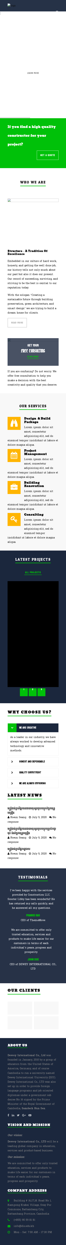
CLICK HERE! (33, 356)
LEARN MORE (33, 73)
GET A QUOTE (47, 155)
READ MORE (17, 323)
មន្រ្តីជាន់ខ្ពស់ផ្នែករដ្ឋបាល (19, 849)
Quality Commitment (30, 772)
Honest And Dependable (32, 761)
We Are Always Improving (32, 783)
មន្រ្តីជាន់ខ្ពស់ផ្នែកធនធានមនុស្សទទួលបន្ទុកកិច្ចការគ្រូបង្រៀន (31, 810)
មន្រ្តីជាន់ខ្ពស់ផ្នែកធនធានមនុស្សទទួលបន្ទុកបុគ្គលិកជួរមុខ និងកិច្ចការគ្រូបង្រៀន (32, 831)
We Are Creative (27, 727)
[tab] (33, 727)
